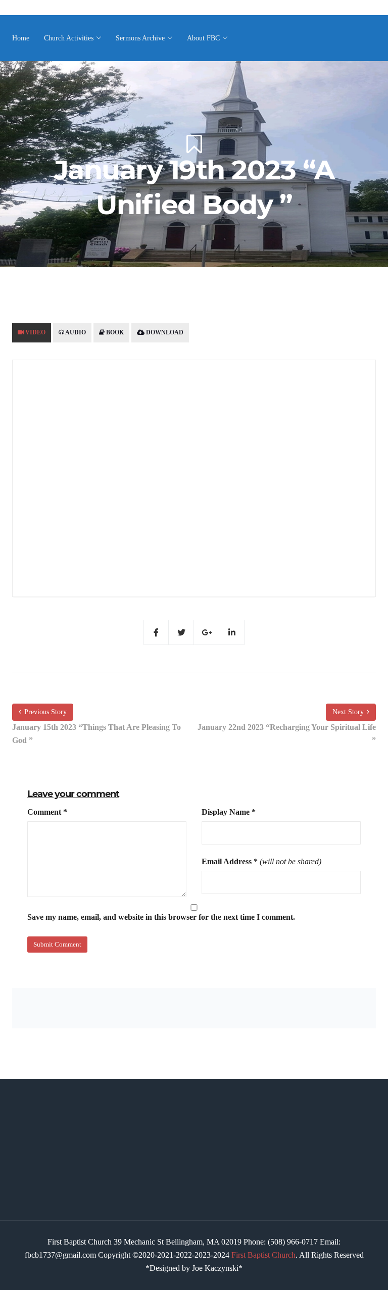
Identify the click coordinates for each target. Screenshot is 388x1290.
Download (163, 332)
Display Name (229, 812)
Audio (75, 332)
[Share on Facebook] (156, 632)
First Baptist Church (263, 1255)
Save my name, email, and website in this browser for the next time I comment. (161, 917)
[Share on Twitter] (181, 632)
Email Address (230, 861)
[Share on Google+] (206, 632)
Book (114, 332)
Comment (47, 812)
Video (34, 332)
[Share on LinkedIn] (232, 632)
